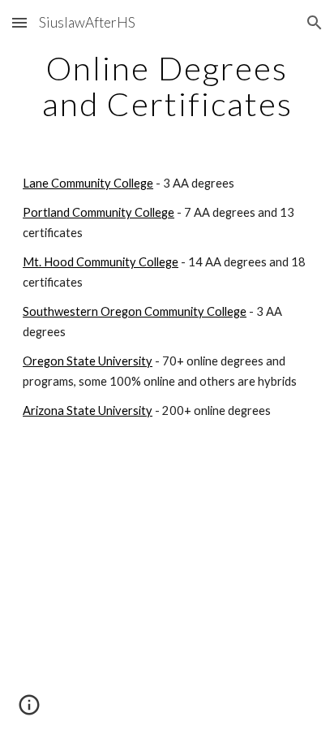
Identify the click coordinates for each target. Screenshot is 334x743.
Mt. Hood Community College (100, 262)
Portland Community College (98, 212)
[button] (19, 22)
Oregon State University (87, 361)
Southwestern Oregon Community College (134, 311)
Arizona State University (87, 410)
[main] (167, 86)
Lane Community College (88, 183)
